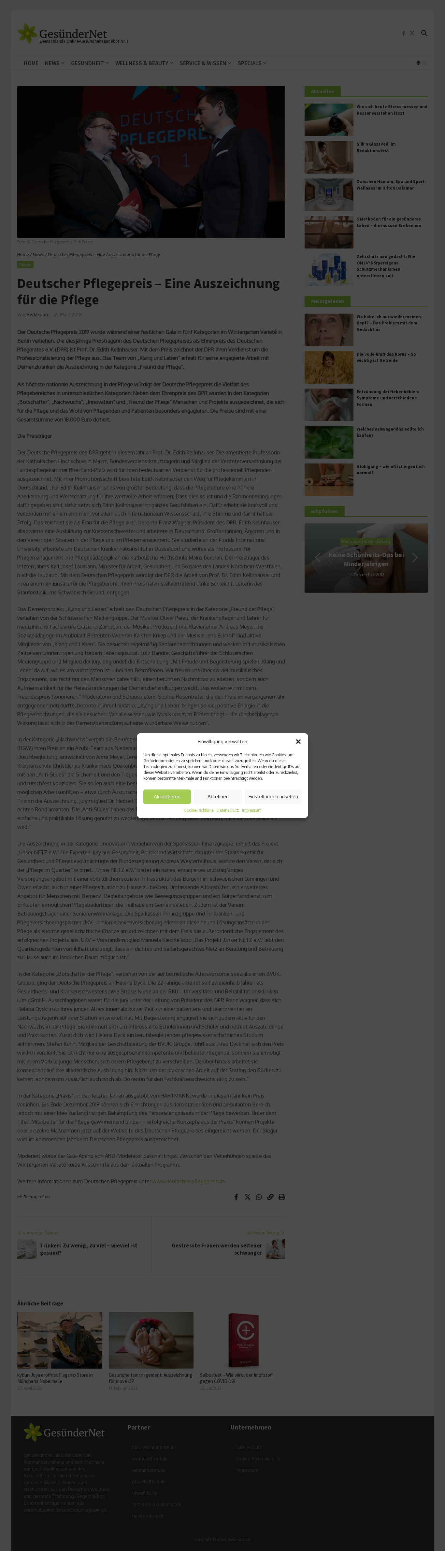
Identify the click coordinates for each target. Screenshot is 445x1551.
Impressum (251, 809)
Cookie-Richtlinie (198, 809)
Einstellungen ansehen (273, 796)
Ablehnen (218, 796)
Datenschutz (228, 809)
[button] (298, 741)
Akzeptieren (167, 796)
